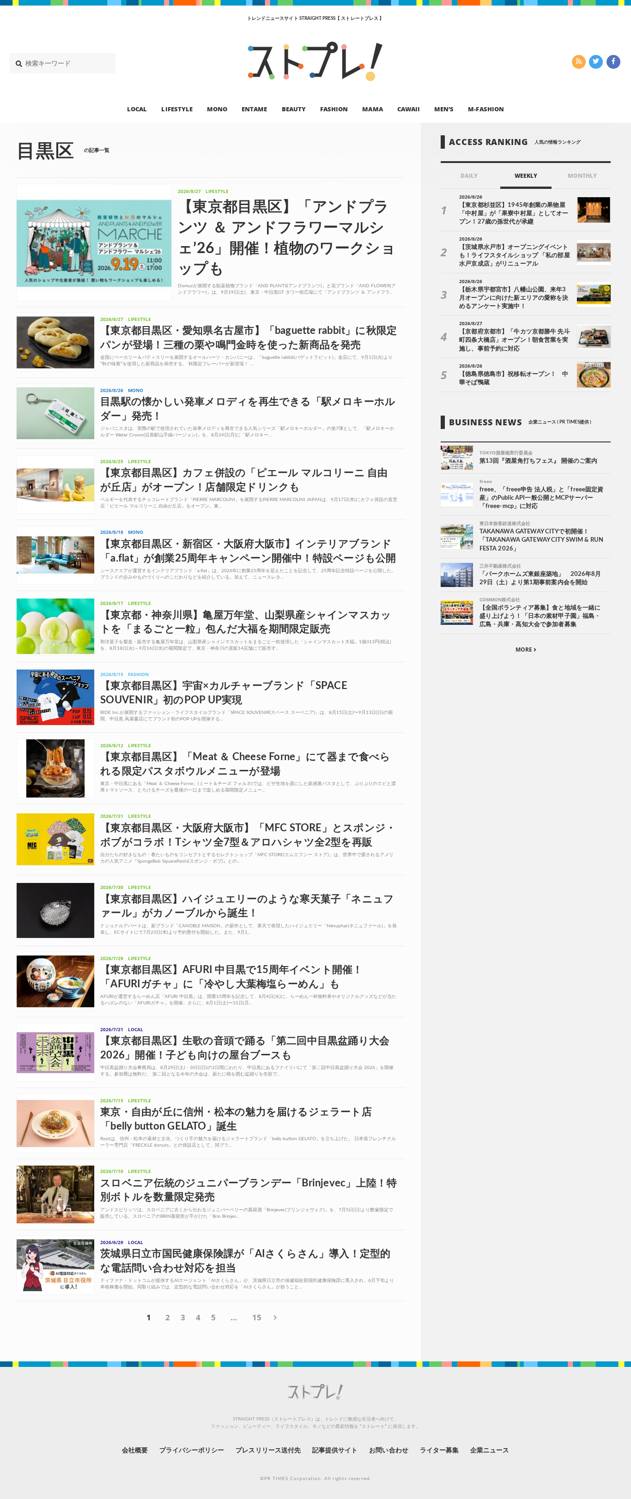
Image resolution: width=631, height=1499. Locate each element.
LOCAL (137, 109)
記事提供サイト (335, 1450)
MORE (525, 649)
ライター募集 (439, 1450)
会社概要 (135, 1450)
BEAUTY (294, 109)
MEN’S (444, 109)
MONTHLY (582, 176)
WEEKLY (526, 176)
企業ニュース (489, 1450)
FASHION (334, 109)
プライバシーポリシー (191, 1450)
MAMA (372, 109)
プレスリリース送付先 (268, 1450)
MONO (217, 109)
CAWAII (408, 109)
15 (256, 1317)
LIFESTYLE (176, 109)
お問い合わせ (388, 1450)
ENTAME (254, 109)
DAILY (469, 176)
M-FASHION (486, 109)
